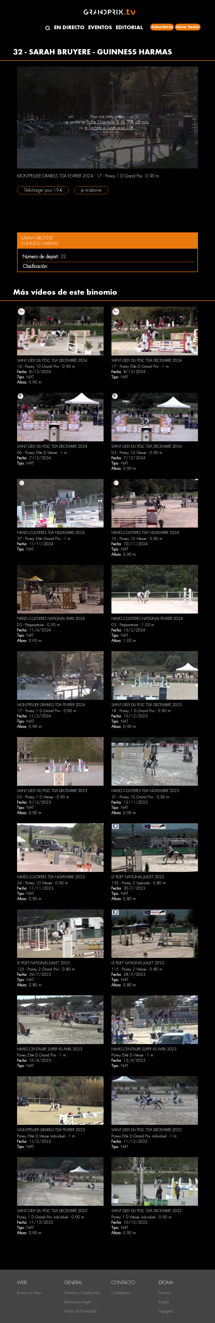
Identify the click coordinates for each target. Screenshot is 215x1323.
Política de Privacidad (80, 1311)
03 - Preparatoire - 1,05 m (132, 624)
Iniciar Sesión (187, 27)
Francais (165, 1292)
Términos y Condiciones (82, 1292)
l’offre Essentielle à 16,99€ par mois (118, 122)
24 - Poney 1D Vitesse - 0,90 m (42, 883)
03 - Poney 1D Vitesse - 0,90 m (136, 452)
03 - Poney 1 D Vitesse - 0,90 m (43, 797)
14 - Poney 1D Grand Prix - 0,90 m (46, 366)
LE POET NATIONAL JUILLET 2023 (137, 877)
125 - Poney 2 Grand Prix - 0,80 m (46, 969)
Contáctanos (120, 1292)
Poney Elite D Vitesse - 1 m (132, 1055)
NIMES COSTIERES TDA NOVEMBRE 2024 (51, 532)
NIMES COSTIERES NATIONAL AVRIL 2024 (51, 618)
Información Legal (77, 1302)
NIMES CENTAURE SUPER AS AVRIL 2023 (49, 1049)
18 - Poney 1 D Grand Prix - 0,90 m (141, 710)
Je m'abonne (91, 190)
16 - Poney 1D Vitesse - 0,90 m (136, 538)
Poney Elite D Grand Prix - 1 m (41, 1055)
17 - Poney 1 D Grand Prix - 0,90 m (46, 710)
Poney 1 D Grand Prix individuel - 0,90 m (50, 1217)
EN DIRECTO (69, 27)
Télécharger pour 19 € (43, 190)
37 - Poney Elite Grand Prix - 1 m (44, 538)
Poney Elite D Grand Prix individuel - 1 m (143, 1136)
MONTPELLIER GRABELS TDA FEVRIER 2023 (51, 1129)
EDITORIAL (129, 27)
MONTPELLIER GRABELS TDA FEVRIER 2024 (51, 704)
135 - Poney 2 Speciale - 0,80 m (138, 883)
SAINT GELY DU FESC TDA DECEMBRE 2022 (146, 1129)
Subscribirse (162, 27)
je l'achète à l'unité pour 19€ (109, 127)
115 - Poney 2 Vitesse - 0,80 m (136, 969)
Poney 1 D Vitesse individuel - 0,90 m (141, 1217)
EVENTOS (100, 27)
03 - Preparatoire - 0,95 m (38, 624)
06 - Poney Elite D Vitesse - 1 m (42, 452)
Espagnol (166, 1311)
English (164, 1302)
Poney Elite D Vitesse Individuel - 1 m (46, 1136)
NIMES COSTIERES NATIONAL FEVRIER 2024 (147, 618)
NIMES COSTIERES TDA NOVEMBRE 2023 (145, 790)
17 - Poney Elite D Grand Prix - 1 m (140, 366)
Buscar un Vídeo (29, 1292)
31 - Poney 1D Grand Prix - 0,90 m (140, 797)
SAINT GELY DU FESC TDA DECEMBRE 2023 (146, 704)
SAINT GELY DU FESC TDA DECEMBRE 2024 (52, 360)
